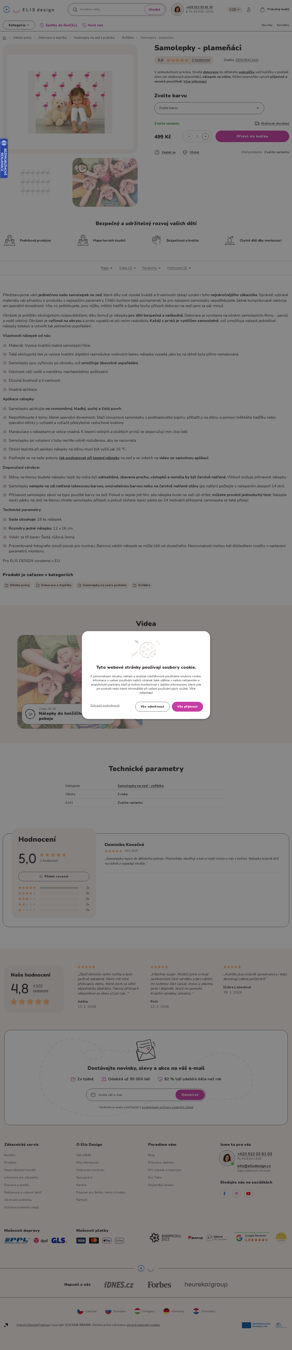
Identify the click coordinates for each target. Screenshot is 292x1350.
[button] (105, 706)
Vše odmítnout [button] (152, 707)
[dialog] (146, 675)
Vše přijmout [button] (187, 707)
